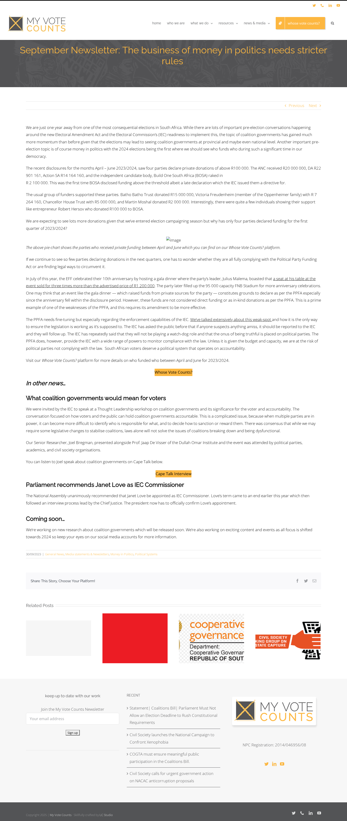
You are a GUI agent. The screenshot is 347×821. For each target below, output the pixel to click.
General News (54, 554)
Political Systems (146, 554)
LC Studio (106, 815)
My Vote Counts (61, 815)
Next (313, 105)
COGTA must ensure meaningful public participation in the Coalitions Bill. (164, 757)
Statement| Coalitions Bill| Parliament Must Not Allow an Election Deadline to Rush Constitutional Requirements (173, 715)
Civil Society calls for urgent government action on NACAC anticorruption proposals (171, 777)
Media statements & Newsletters (87, 554)
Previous (296, 105)
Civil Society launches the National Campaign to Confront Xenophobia (172, 738)
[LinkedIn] (274, 764)
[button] (332, 23)
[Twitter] (266, 764)
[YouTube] (282, 764)
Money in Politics (122, 554)
